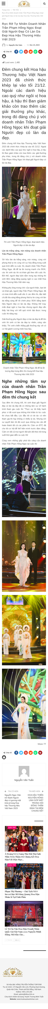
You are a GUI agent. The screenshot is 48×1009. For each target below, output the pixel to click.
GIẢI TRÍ (11, 828)
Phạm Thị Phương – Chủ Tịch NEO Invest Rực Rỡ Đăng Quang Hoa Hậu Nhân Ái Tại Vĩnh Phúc (22, 894)
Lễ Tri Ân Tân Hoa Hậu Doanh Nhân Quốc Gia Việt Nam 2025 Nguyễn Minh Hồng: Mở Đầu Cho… (23, 932)
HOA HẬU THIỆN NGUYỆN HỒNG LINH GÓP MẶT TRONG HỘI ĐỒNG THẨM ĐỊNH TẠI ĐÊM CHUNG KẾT (35, 803)
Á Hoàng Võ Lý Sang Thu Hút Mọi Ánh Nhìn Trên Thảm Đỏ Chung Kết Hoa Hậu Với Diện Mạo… (23, 857)
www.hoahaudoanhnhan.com (27, 999)
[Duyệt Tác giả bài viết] (24, 771)
